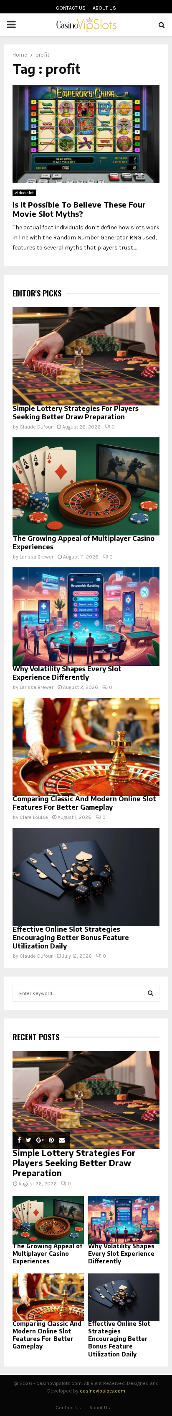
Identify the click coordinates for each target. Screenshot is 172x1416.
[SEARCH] (150, 993)
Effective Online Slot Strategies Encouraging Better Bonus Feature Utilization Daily (71, 937)
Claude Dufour (36, 427)
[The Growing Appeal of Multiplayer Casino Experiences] (86, 486)
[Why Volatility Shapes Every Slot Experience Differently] (86, 616)
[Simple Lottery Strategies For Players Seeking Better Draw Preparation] (86, 356)
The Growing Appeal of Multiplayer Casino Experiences (47, 1253)
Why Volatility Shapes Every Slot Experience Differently (67, 673)
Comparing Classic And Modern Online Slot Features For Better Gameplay (84, 803)
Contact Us (71, 8)
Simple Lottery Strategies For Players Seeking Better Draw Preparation (76, 412)
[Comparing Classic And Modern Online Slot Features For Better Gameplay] (86, 747)
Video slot (24, 192)
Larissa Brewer (36, 557)
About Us (104, 8)
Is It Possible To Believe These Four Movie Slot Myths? (79, 209)
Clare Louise (34, 817)
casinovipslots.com (102, 1391)
